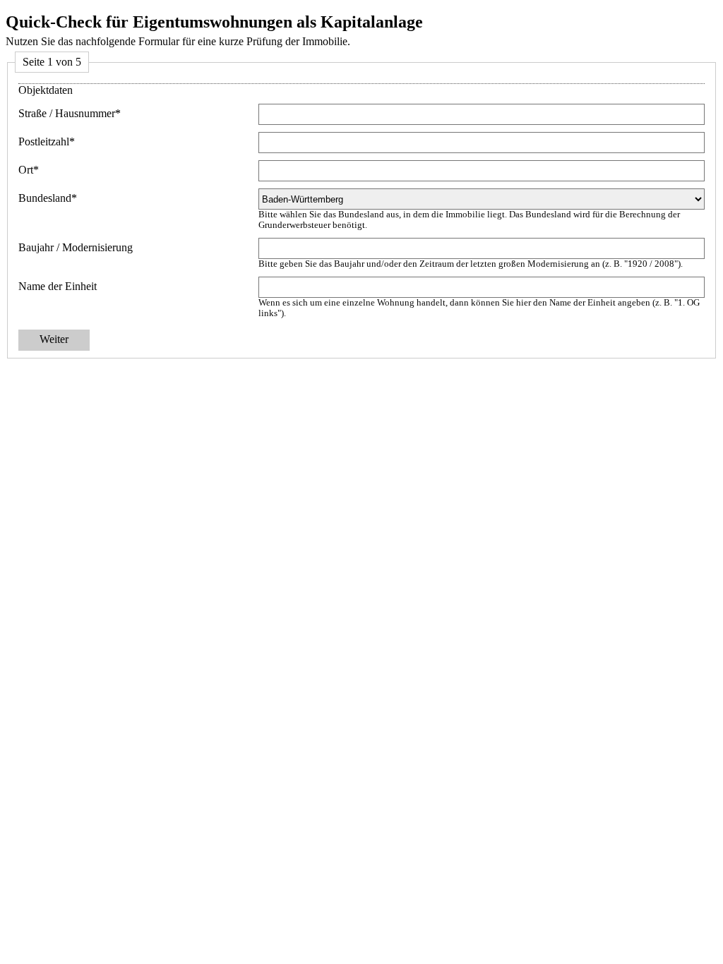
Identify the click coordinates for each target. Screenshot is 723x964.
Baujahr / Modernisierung (75, 247)
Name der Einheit (57, 286)
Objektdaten (45, 90)
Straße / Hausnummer (69, 113)
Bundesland (47, 198)
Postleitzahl (46, 141)
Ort (28, 170)
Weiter (54, 339)
